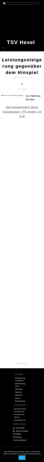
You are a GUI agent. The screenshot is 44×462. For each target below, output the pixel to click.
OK (22, 457)
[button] (3, 48)
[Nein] (41, 455)
